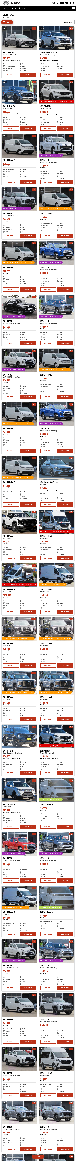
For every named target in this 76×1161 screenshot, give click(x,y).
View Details (11, 75)
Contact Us (28, 75)
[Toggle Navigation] (73, 8)
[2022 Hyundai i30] (19, 38)
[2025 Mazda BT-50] (19, 92)
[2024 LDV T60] (19, 360)
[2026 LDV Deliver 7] (19, 146)
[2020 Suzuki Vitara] (19, 790)
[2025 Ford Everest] (19, 736)
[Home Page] (11, 3)
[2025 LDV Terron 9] (19, 522)
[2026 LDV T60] (57, 146)
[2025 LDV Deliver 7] (19, 253)
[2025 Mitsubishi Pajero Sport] (57, 38)
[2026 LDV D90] (19, 199)
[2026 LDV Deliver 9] (57, 522)
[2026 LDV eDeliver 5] (57, 790)
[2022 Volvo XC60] (57, 736)
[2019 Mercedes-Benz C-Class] (57, 468)
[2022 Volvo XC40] (57, 92)
